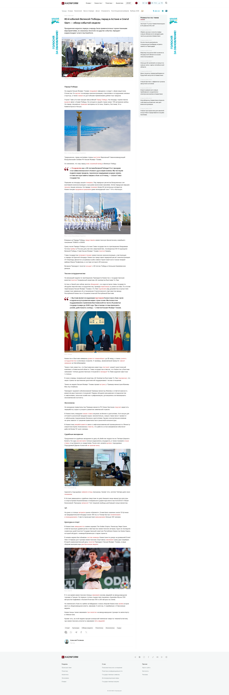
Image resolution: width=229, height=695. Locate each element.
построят (106, 367)
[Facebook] (81, 632)
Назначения (78, 11)
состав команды (93, 537)
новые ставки (88, 413)
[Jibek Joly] (157, 11)
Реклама (145, 674)
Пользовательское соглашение (112, 667)
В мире (64, 681)
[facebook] (148, 657)
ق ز (159, 3)
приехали (84, 104)
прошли (67, 187)
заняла (121, 604)
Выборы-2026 (134, 11)
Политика (99, 628)
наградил (103, 372)
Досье (98, 11)
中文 (155, 3)
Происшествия (66, 667)
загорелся (82, 512)
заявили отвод (87, 492)
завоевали (109, 540)
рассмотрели (81, 441)
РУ (149, 3)
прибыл (73, 249)
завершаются (79, 526)
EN (152, 3)
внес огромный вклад (94, 164)
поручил (118, 407)
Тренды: (64, 11)
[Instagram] (65, 632)
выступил (96, 157)
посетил (102, 251)
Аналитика (119, 3)
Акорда (70, 11)
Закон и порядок (88, 11)
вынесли (67, 102)
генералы (89, 182)
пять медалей (99, 621)
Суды (119, 628)
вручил (77, 93)
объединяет (94, 284)
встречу (103, 384)
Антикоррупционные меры (110, 678)
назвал (80, 96)
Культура (75, 628)
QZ (146, 3)
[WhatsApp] (71, 632)
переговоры (105, 286)
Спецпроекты (105, 11)
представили (90, 240)
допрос (109, 443)
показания (68, 494)
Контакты (145, 671)
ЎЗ (162, 3)
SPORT (128, 3)
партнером (99, 298)
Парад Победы (101, 100)
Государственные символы (111, 674)
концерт (89, 266)
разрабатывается (81, 424)
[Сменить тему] (137, 3)
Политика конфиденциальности (112, 671)
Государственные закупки (110, 681)
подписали (102, 289)
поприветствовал (85, 255)
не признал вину (93, 445)
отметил (90, 427)
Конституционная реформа (120, 11)
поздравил (93, 91)
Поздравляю (77, 168)
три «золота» (92, 612)
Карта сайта (146, 667)
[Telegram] (76, 632)
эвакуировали (100, 517)
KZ (143, 3)
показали (94, 187)
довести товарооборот (96, 358)
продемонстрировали (83, 189)
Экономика (110, 628)
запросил (84, 503)
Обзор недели (87, 628)
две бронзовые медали (89, 544)
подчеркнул (122, 378)
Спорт (67, 628)
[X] (86, 632)
